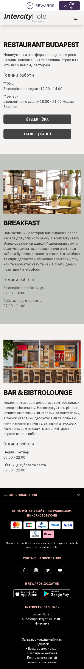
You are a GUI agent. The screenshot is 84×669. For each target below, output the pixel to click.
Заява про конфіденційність (42, 639)
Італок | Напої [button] (37, 134)
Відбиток (42, 644)
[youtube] (60, 570)
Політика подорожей (42, 658)
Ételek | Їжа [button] (37, 119)
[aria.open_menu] (76, 18)
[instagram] (36, 570)
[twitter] (48, 570)
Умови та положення (42, 662)
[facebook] (24, 570)
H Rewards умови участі (42, 649)
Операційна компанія (42, 653)
